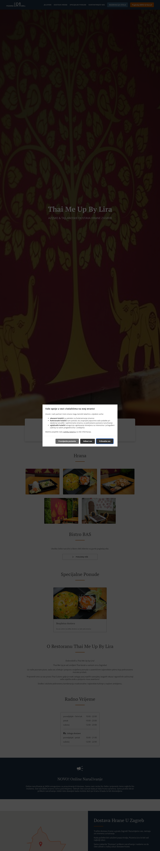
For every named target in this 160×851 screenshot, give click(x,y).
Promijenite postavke (67, 441)
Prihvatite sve (104, 441)
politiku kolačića (69, 432)
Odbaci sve (87, 441)
